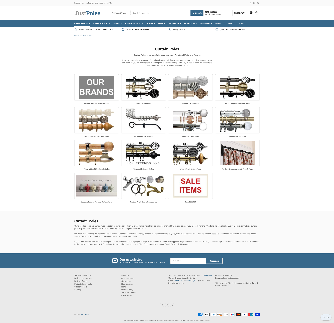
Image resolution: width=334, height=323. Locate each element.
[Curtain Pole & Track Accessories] (143, 186)
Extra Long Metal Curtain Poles (237, 103)
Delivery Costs (80, 281)
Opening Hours (127, 278)
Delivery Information (82, 278)
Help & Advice (127, 284)
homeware (205, 23)
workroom (189, 23)
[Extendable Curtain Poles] (143, 153)
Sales (231, 23)
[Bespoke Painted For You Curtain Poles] (96, 186)
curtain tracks (100, 23)
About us (125, 275)
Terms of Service (128, 292)
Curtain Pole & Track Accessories (143, 202)
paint (160, 23)
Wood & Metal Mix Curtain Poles (97, 169)
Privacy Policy (127, 295)
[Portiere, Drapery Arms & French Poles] (237, 153)
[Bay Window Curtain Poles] (143, 120)
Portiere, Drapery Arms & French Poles (237, 169)
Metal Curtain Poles (143, 103)
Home (76, 35)
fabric (117, 23)
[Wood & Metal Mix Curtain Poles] (96, 153)
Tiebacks (178, 280)
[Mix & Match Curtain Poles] (190, 153)
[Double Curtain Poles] (237, 120)
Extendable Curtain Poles (143, 169)
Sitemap (77, 290)
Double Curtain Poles (237, 136)
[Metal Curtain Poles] (143, 87)
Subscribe (214, 260)
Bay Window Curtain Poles (143, 136)
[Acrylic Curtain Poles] (190, 120)
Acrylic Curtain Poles (190, 136)
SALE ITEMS (190, 202)
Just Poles (85, 314)
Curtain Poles (87, 35)
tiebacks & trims (133, 23)
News (123, 287)
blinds (150, 23)
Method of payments (83, 284)
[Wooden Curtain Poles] (190, 87)
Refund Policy (127, 290)
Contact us (126, 281)
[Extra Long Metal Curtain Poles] (237, 87)
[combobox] (167, 13)
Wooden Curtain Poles (190, 103)
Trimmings (190, 280)
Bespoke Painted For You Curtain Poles (96, 202)
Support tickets (80, 287)
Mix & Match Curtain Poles (190, 169)
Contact (241, 23)
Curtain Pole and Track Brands (96, 103)
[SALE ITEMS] (190, 186)
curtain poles (81, 23)
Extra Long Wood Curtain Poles (96, 136)
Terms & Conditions (82, 275)
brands (218, 23)
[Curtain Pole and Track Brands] (96, 87)
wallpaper (173, 23)
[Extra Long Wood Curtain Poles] (96, 120)
